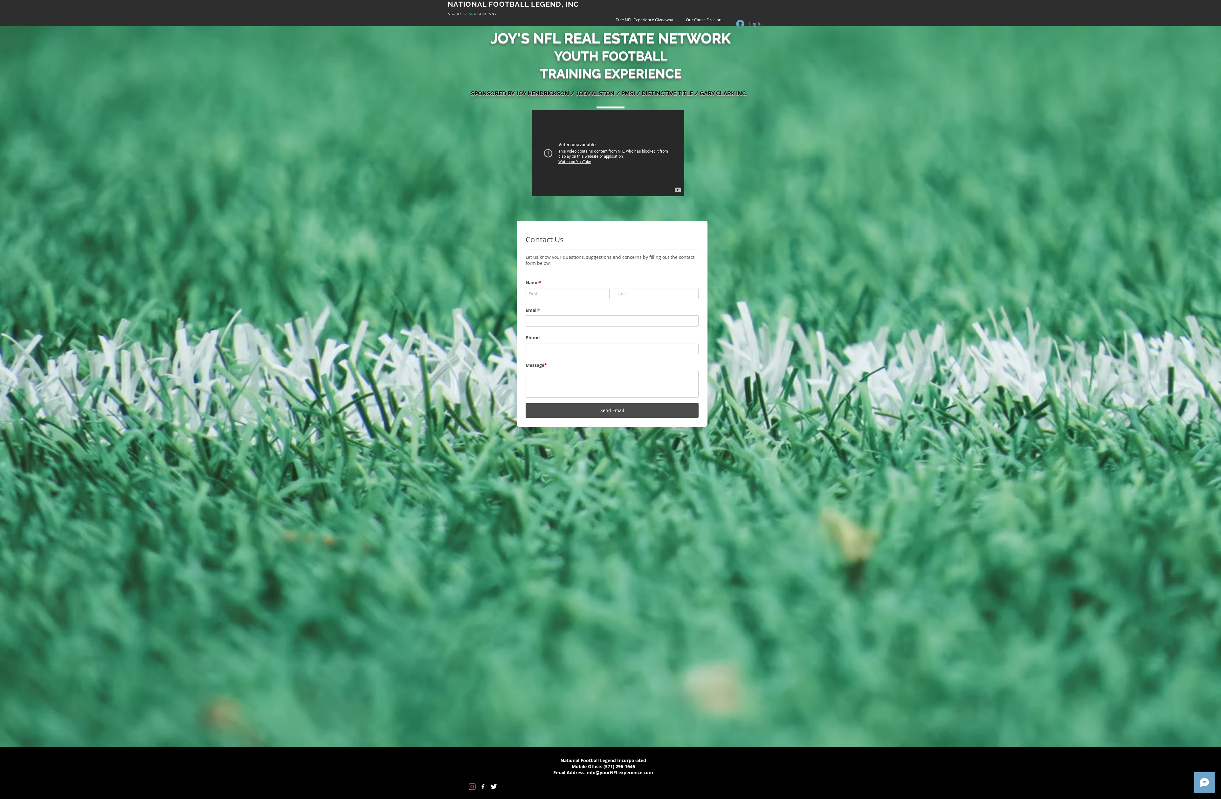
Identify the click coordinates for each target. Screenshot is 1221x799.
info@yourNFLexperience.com (620, 477)
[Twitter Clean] (493, 491)
